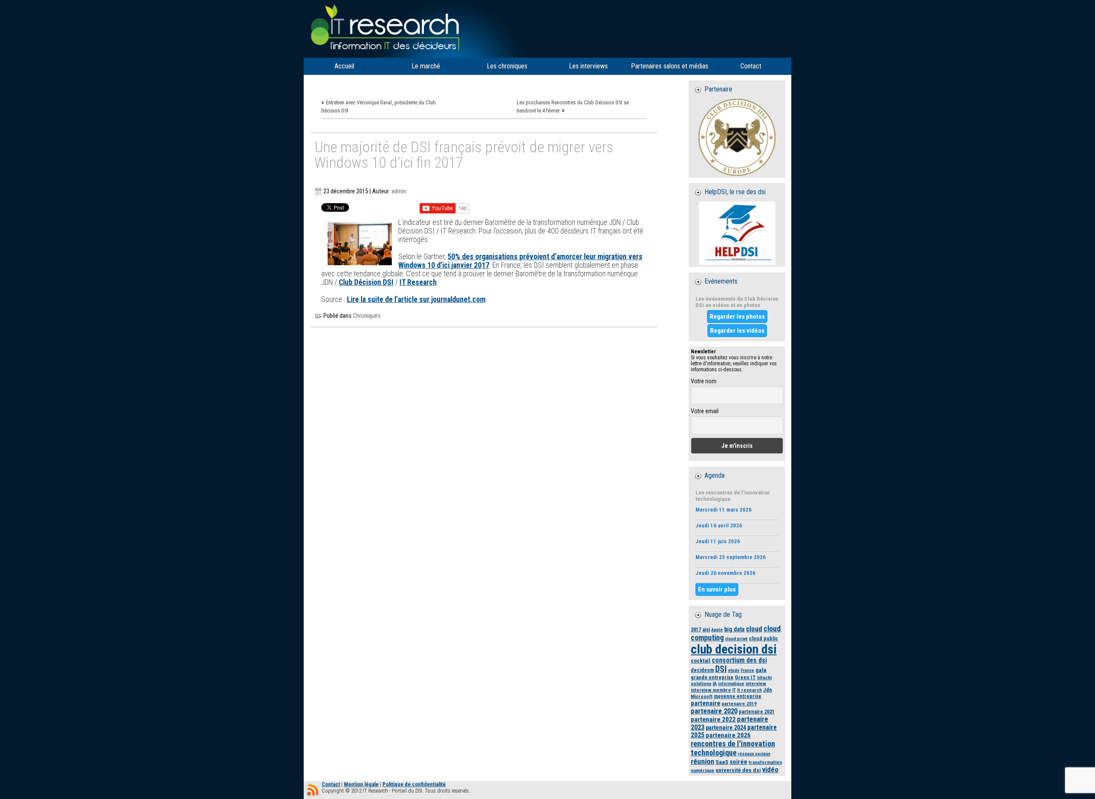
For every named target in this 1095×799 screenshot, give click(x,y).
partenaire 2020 (714, 711)
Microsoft (702, 696)
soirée (738, 762)
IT (734, 690)
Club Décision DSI (366, 282)
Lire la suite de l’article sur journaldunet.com (416, 299)
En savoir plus (717, 589)
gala (760, 669)
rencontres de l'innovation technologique (733, 748)
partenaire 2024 (726, 727)
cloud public (763, 638)
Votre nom (703, 381)
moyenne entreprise (737, 696)
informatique (731, 684)
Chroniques (367, 316)
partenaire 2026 (728, 735)
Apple (717, 630)
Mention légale (361, 784)
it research (749, 690)
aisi (706, 629)
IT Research (418, 282)
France (747, 670)
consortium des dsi (739, 660)
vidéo (770, 770)
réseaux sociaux (754, 754)
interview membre (711, 690)
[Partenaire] (737, 137)
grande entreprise (712, 677)
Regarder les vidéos (737, 330)
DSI (721, 669)
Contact (331, 784)
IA (715, 684)
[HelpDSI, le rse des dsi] (737, 233)
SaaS (722, 761)
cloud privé (736, 639)
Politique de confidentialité (414, 784)
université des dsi (738, 769)
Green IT (745, 677)
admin (398, 191)
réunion (702, 761)
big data (734, 629)
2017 (696, 629)
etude (734, 670)
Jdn (767, 690)
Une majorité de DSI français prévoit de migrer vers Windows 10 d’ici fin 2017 (463, 155)
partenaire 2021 (757, 711)
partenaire (705, 703)
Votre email (705, 411)
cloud (754, 629)
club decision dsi (734, 649)
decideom (702, 670)
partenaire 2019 (739, 704)
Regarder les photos (737, 316)
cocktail (700, 660)
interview (756, 684)
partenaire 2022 (713, 719)
